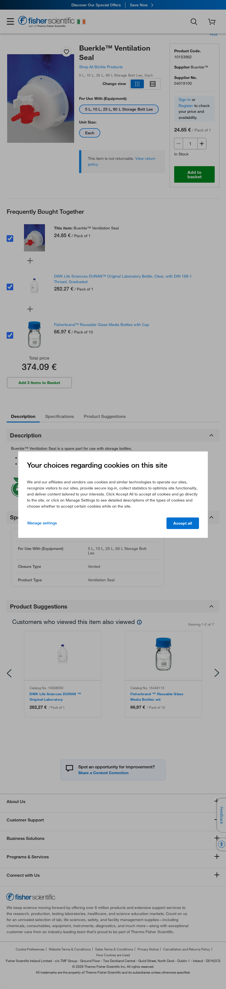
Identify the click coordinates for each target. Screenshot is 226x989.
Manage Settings (42, 522)
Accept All (182, 523)
